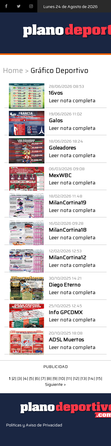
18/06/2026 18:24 (66, 141)
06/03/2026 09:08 (67, 168)
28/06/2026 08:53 (66, 86)
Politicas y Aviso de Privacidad (34, 425)
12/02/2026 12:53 (65, 251)
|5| (32, 378)
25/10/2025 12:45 (65, 305)
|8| (49, 378)
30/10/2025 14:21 (65, 278)
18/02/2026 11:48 (65, 196)
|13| (84, 378)
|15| (99, 378)
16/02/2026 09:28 (66, 223)
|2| (14, 378)
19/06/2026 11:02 (65, 114)
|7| (43, 378)
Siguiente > (55, 384)
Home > (16, 70)
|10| (62, 378)
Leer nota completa (72, 100)
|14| (92, 378)
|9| (55, 378)
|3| (20, 378)
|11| (69, 378)
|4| (26, 378)
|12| (76, 378)
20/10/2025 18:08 (66, 333)
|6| (38, 378)
